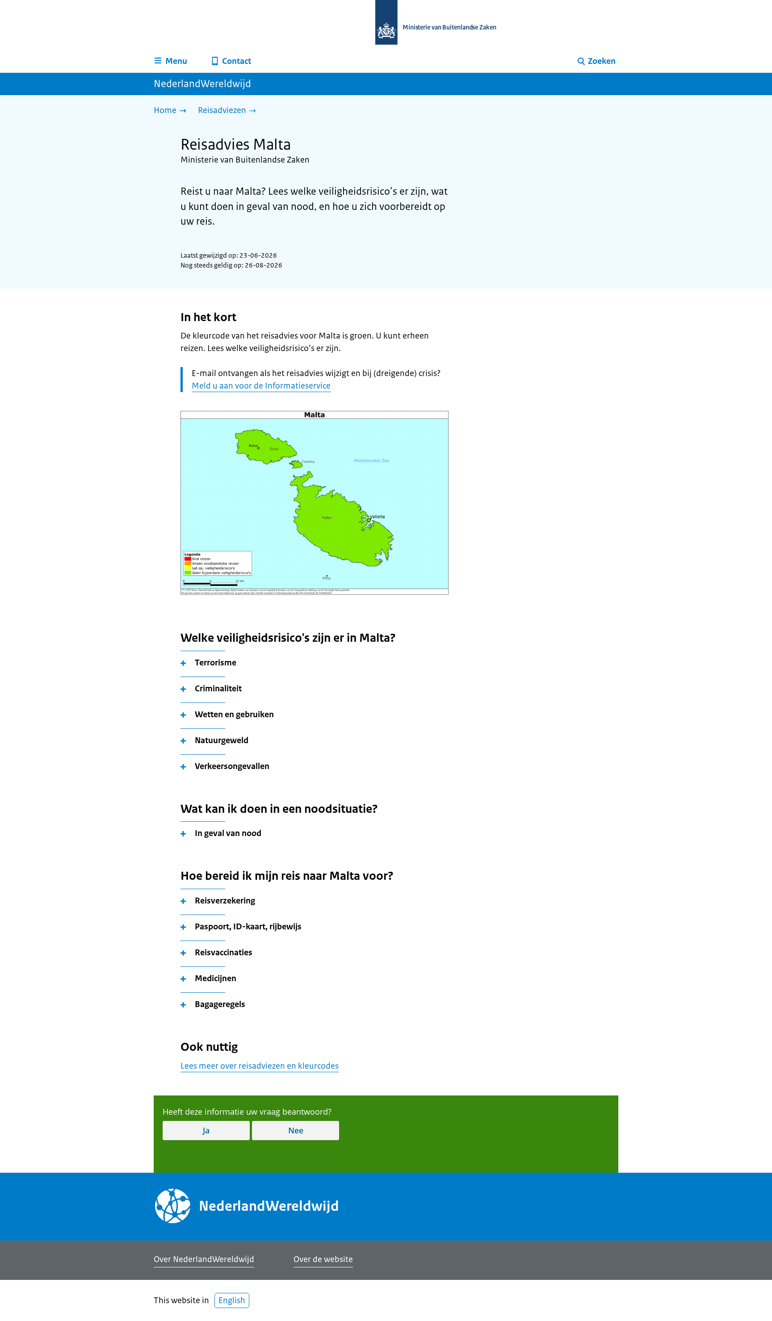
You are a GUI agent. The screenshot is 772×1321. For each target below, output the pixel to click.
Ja (206, 1130)
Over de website (323, 1259)
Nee (295, 1130)
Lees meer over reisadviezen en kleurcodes (259, 1066)
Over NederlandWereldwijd (204, 1259)
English (231, 1300)
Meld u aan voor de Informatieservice (261, 385)
